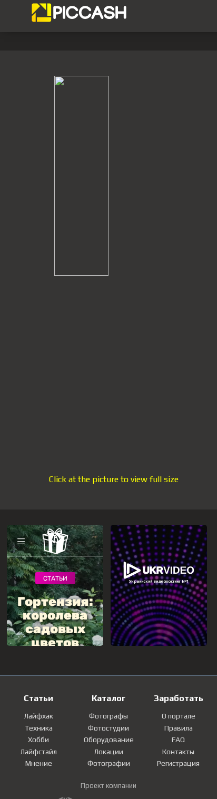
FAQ (178, 739)
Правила (178, 728)
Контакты (178, 751)
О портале (178, 716)
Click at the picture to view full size (114, 479)
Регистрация (178, 763)
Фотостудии (108, 728)
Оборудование (109, 739)
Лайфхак (38, 716)
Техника (39, 728)
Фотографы (108, 716)
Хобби (38, 739)
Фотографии (108, 763)
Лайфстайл (38, 751)
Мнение (38, 763)
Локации (108, 751)
